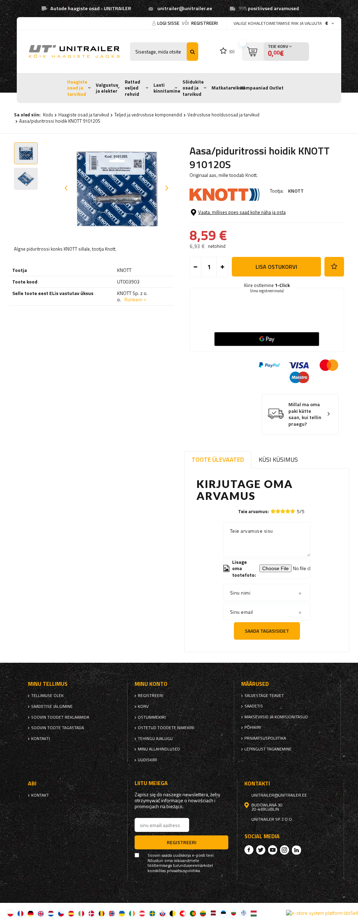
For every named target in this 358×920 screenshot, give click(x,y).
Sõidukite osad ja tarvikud (193, 88)
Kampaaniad (254, 87)
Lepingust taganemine (268, 749)
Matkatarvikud (228, 87)
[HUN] (254, 913)
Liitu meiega (151, 783)
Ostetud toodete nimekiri (166, 728)
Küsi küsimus (278, 459)
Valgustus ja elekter (107, 88)
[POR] (193, 913)
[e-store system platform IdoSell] (322, 913)
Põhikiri (252, 727)
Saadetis (253, 706)
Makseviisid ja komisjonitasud (276, 717)
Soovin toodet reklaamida (60, 717)
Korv (143, 706)
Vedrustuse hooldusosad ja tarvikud (223, 114)
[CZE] (61, 913)
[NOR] (112, 913)
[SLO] (162, 913)
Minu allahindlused (159, 749)
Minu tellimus (47, 684)
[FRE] (20, 913)
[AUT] (142, 913)
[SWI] (183, 913)
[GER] (31, 913)
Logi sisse (168, 23)
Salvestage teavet (264, 695)
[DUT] (51, 913)
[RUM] (101, 913)
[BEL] (172, 913)
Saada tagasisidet (267, 630)
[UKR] (122, 913)
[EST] (223, 913)
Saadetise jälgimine (52, 706)
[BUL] (233, 913)
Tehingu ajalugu (155, 738)
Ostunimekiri (152, 717)
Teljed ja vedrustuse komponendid (148, 114)
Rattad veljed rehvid (132, 88)
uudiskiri (147, 760)
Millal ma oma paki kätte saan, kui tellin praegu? (304, 414)
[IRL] (132, 913)
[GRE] (243, 913)
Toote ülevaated (218, 459)
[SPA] (71, 913)
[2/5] (277, 511)
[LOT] (213, 913)
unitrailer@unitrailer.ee (184, 8)
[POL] (10, 913)
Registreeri (204, 23)
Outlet (276, 87)
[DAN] (91, 913)
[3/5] (282, 511)
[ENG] (41, 913)
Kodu (48, 114)
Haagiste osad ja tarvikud (77, 88)
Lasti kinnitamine (166, 88)
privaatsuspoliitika (265, 738)
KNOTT (296, 190)
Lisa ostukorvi (276, 267)
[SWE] (152, 913)
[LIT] (203, 913)
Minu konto (151, 684)
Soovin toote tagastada (57, 728)
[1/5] (273, 511)
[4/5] (287, 511)
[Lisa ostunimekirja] (334, 266)
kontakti (40, 738)
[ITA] (81, 913)
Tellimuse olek (47, 695)
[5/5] (292, 511)
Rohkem (133, 299)
